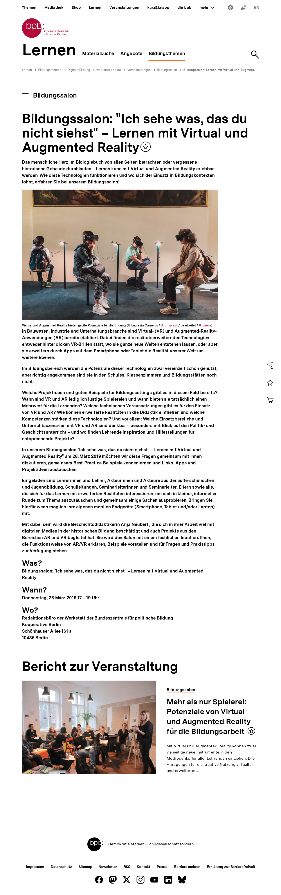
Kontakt (143, 867)
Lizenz (206, 325)
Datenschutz (61, 867)
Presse (162, 867)
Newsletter (108, 867)
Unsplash (171, 325)
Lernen (27, 70)
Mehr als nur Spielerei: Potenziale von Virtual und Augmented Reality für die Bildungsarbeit (208, 716)
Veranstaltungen (139, 70)
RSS (127, 867)
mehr (207, 7)
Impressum (35, 867)
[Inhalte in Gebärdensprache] (243, 8)
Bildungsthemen (49, 70)
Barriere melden (187, 867)
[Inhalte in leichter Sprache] (230, 8)
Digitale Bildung (79, 70)
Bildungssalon (167, 70)
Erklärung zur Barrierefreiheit (231, 867)
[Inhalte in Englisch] (256, 8)
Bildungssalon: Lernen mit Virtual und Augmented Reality (226, 70)
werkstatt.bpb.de (108, 70)
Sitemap (85, 867)
